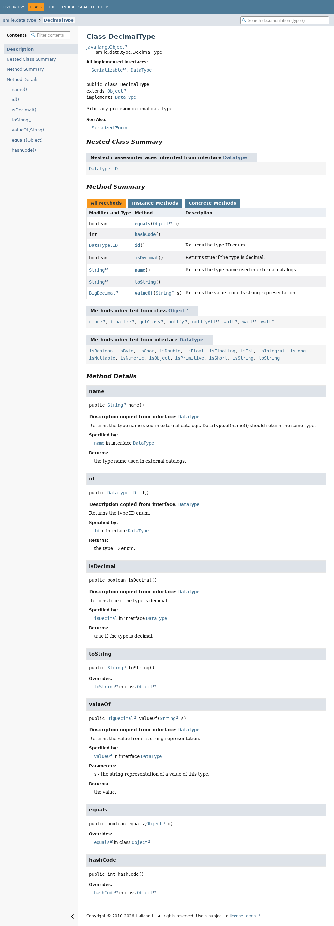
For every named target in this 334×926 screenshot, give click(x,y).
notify (176, 321)
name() (19, 89)
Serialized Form (109, 127)
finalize (120, 321)
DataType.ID (103, 168)
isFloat (195, 350)
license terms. (243, 916)
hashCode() (24, 150)
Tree (53, 7)
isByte (125, 350)
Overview (13, 7)
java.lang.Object (105, 47)
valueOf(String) (28, 129)
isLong (298, 350)
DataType (141, 70)
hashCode (145, 234)
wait (229, 321)
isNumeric (132, 358)
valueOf (144, 293)
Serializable (107, 70)
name (140, 270)
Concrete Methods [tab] (212, 203)
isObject (159, 358)
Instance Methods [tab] (155, 203)
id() (15, 99)
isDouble (169, 350)
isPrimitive (189, 358)
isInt (246, 350)
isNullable (102, 358)
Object (115, 91)
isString (243, 358)
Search (86, 7)
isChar (146, 350)
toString (145, 282)
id (137, 245)
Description (20, 49)
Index (68, 7)
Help (103, 7)
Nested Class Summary (31, 59)
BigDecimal (102, 293)
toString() (22, 119)
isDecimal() (24, 109)
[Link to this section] (167, 141)
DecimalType (59, 20)
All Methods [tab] (106, 203)
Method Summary (25, 69)
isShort (218, 358)
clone (95, 321)
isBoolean (101, 350)
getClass (149, 321)
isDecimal (146, 257)
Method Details (22, 79)
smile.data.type (19, 20)
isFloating (222, 350)
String (97, 270)
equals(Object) (27, 140)
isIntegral (272, 350)
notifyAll (204, 321)
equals (142, 223)
